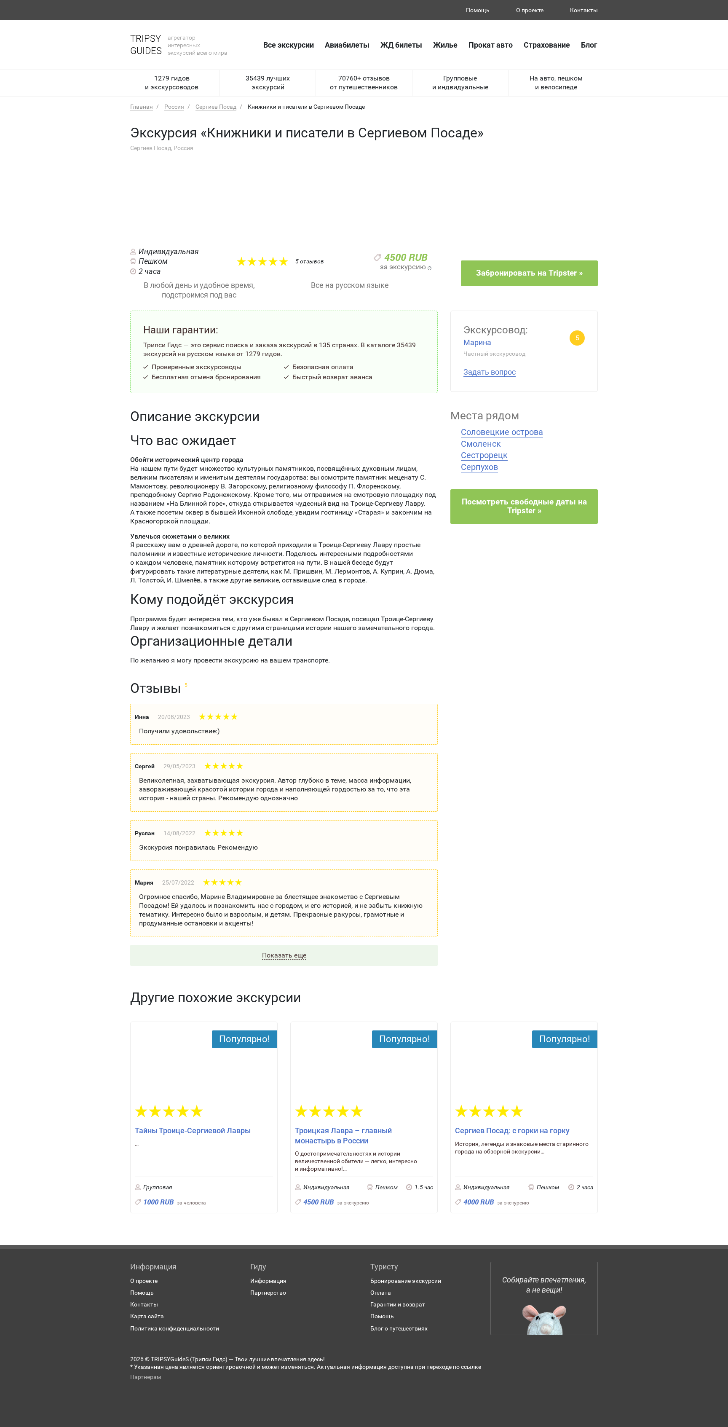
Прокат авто (490, 44)
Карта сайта (147, 1316)
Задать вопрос (489, 371)
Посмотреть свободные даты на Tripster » (524, 506)
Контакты (584, 10)
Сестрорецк (484, 455)
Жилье (445, 44)
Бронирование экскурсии (405, 1280)
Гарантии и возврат (397, 1304)
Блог (589, 44)
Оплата (380, 1292)
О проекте (529, 10)
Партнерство (268, 1292)
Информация (268, 1280)
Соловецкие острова (502, 432)
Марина (477, 342)
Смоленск (481, 444)
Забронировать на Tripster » (529, 273)
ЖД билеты (401, 44)
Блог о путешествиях (399, 1328)
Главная (141, 106)
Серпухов (479, 467)
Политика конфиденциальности (174, 1328)
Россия (174, 106)
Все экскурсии (288, 44)
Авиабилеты (347, 44)
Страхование (547, 44)
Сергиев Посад (215, 106)
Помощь (478, 10)
